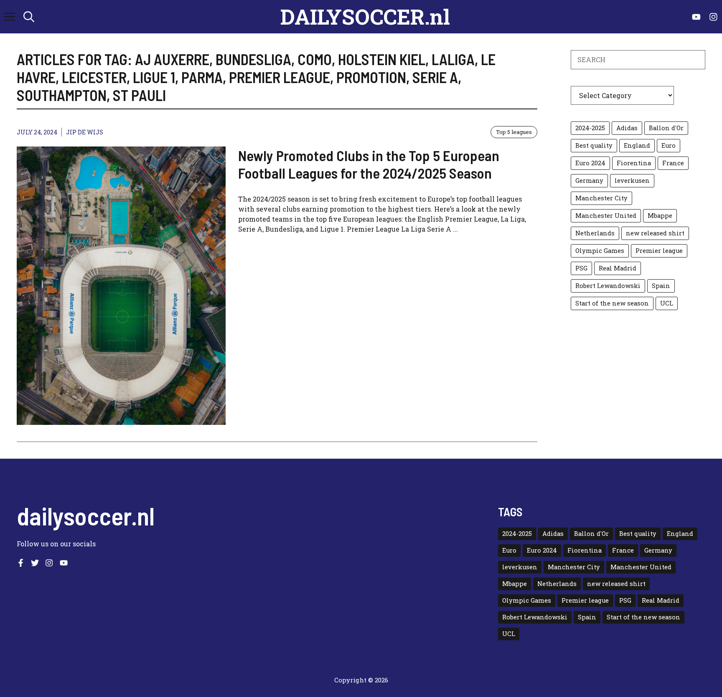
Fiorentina (634, 163)
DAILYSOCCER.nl (365, 16)
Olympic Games (599, 251)
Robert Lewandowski (608, 286)
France (673, 163)
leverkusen (632, 180)
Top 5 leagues (514, 132)
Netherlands (595, 233)
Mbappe (660, 216)
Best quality (594, 145)
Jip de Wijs (84, 132)
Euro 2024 (590, 163)
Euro (668, 145)
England (637, 145)
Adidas (627, 128)
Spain (661, 286)
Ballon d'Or (666, 128)
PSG (581, 268)
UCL (666, 303)
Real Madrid (617, 268)
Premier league (659, 251)
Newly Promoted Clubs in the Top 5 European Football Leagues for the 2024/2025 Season (368, 164)
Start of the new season (612, 303)
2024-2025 (590, 128)
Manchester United (605, 216)
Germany (589, 180)
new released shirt (655, 233)
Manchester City (601, 198)
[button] (28, 16)
